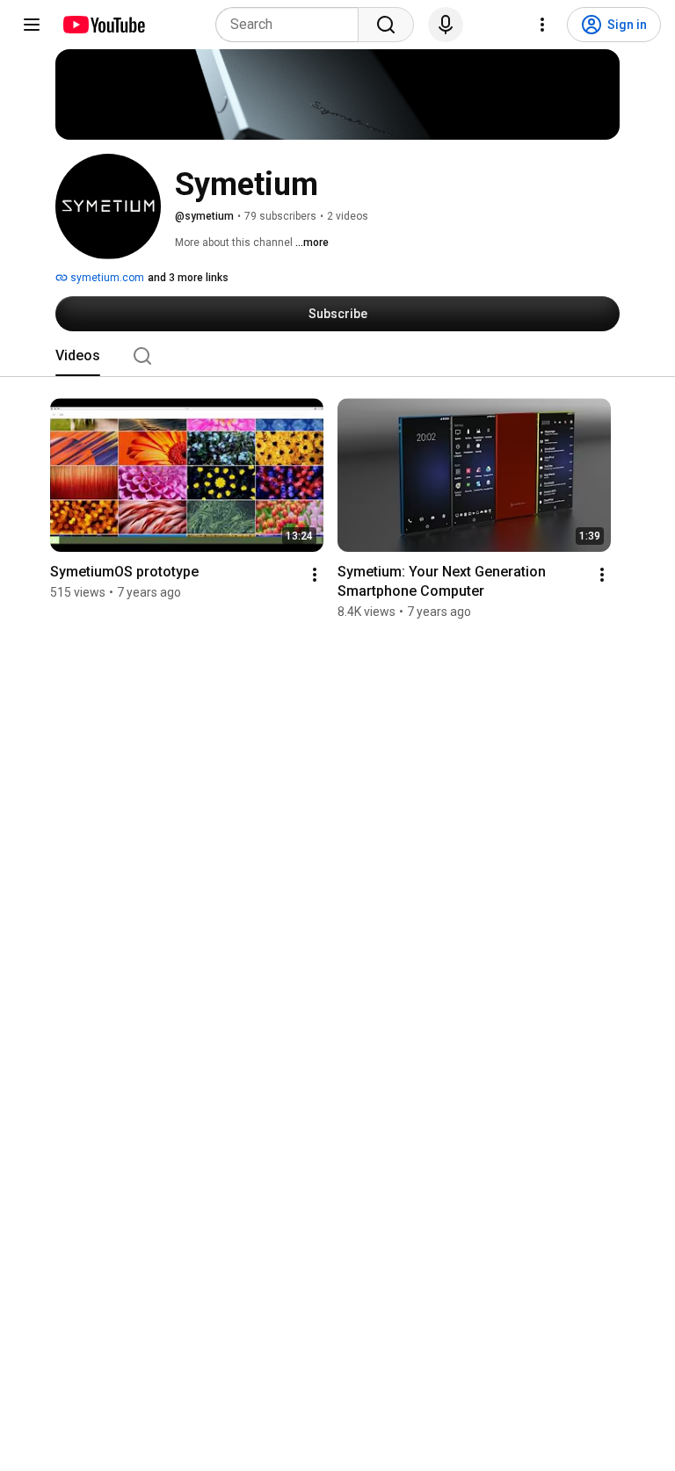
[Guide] (31, 24)
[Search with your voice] (445, 24)
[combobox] (292, 24)
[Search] (386, 24)
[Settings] (542, 24)
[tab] (77, 356)
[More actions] (314, 574)
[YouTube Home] (103, 24)
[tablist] (337, 356)
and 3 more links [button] (188, 278)
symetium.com (106, 278)
